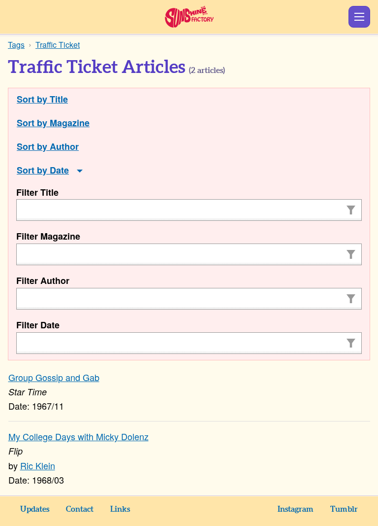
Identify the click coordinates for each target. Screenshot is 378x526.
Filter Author (42, 280)
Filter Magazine (48, 236)
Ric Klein (37, 465)
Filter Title (37, 192)
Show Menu (359, 17)
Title (59, 99)
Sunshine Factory (189, 17)
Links (120, 509)
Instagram (296, 509)
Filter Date (38, 324)
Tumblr (344, 509)
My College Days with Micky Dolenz (78, 436)
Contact (80, 509)
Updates (34, 509)
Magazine (70, 122)
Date (59, 170)
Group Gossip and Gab (53, 377)
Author (64, 146)
